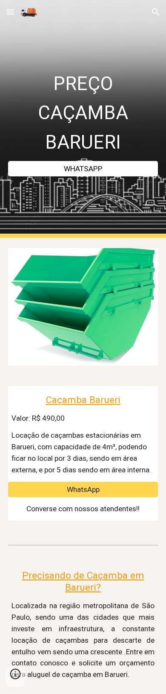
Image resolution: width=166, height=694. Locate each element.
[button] (10, 11)
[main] (83, 111)
